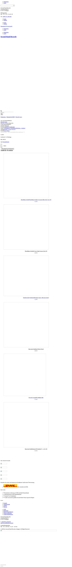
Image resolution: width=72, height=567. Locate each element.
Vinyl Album (6, 130)
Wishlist (5, 20)
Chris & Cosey (18, 117)
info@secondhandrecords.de (7, 523)
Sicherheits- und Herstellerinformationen (12, 132)
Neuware (7, 125)
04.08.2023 (12, 127)
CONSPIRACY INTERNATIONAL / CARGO (14, 128)
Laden (4, 3)
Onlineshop (6, 1)
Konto (4, 19)
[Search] (2, 114)
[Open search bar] (1, 111)
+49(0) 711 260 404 (7, 16)
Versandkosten (6, 141)
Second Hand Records (8, 37)
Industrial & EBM (11, 117)
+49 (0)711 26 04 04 (6, 521)
